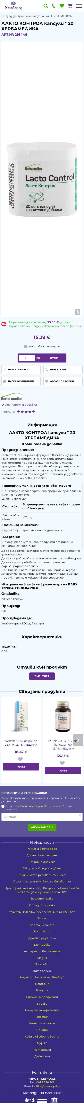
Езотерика (42, 944)
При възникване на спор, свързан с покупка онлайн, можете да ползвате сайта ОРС (42, 890)
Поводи (42, 1030)
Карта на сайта (42, 925)
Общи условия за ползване (42, 868)
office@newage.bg (47, 1086)
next (78, 740)
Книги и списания (42, 1023)
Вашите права (42, 898)
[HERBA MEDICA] (11, 396)
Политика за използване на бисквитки (42, 881)
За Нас (42, 918)
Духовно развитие (42, 938)
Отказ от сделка (42, 905)
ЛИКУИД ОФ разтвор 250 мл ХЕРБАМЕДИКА (21, 743)
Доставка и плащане (42, 855)
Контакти (42, 931)
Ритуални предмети (42, 997)
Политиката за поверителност (41, 806)
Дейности (42, 1056)
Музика (42, 1043)
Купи (54, 358)
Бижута (42, 990)
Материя (42, 984)
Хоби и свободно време (42, 1036)
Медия (42, 958)
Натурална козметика (42, 1010)
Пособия (42, 1017)
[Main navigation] (79, 6)
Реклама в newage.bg (42, 848)
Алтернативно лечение (42, 951)
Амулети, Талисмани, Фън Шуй (42, 977)
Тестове (42, 964)
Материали (42, 1049)
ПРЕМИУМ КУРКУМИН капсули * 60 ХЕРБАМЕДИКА (63, 744)
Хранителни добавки (21, 404)
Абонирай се (40, 827)
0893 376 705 (45, 1082)
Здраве (42, 1003)
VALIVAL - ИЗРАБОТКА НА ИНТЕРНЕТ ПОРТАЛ (42, 911)
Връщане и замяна (42, 862)
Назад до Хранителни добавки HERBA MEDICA (37, 16)
